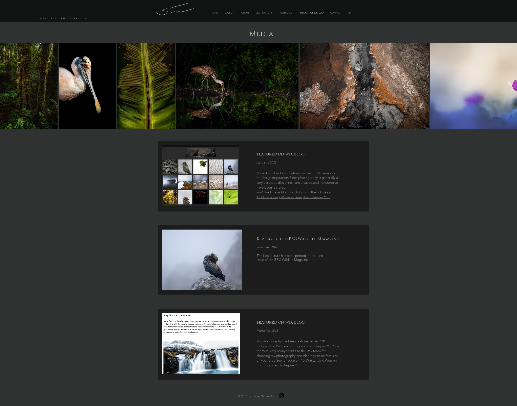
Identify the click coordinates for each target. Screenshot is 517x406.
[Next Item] (510, 86)
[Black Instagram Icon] (281, 395)
